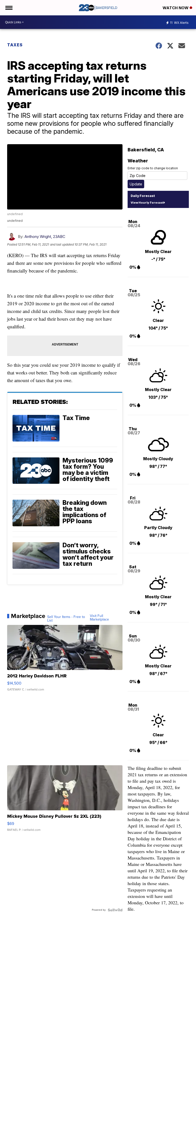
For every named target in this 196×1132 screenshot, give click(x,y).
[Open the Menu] (8, 7)
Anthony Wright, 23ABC (44, 236)
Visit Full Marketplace (99, 617)
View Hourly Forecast (147, 202)
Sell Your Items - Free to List (66, 618)
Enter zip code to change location (153, 168)
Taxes (15, 44)
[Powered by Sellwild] (115, 910)
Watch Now (176, 7)
